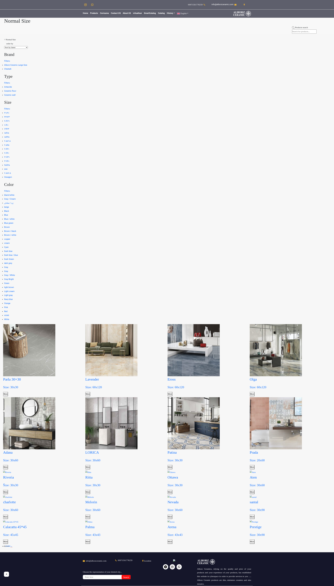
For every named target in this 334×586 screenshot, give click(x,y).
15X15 (6, 133)
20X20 (6, 149)
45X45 (7, 165)
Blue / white (9, 219)
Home (85, 13)
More (5, 394)
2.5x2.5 (7, 141)
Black (6, 211)
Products (94, 13)
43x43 (7, 117)
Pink (6, 307)
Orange (7, 303)
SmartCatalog (150, 13)
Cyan (6, 247)
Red (5, 311)
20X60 (6, 153)
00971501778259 (195, 5)
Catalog (161, 13)
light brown (9, 287)
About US (127, 13)
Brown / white (10, 235)
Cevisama (104, 13)
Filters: (7, 61)
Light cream (9, 291)
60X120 (7, 121)
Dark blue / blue (11, 255)
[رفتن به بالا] (6, 574)
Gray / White (9, 275)
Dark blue (8, 251)
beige (6, 207)
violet (6, 315)
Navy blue (8, 299)
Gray (6, 267)
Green (6, 283)
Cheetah (7, 69)
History (170, 13)
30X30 (7, 157)
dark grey (8, 263)
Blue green (8, 223)
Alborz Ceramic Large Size (15, 65)
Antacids (8, 87)
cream (7, 243)
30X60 (6, 161)
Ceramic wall (10, 95)
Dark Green (9, 259)
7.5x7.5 (7, 173)
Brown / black (10, 231)
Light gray (8, 295)
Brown (7, 227)
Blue (6, 215)
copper (7, 239)
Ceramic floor (10, 91)
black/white (9, 195)
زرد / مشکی (8, 203)
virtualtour (137, 13)
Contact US (116, 13)
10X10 (6, 125)
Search (126, 577)
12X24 (6, 129)
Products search (301, 27)
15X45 (6, 137)
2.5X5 (6, 145)
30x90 (6, 113)
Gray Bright (9, 279)
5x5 (5, 169)
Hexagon (8, 177)
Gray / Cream (10, 199)
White (6, 319)
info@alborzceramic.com (222, 4)
